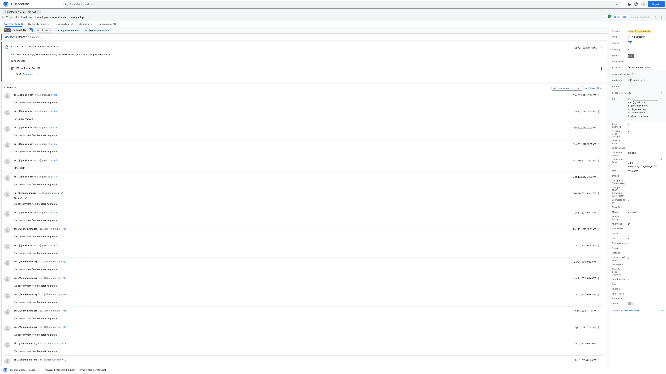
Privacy (71, 370)
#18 (63, 359)
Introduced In (618, 279)
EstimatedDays (618, 201)
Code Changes (616, 125)
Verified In (617, 298)
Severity (616, 49)
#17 (63, 343)
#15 (64, 310)
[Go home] (3, 17)
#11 (56, 245)
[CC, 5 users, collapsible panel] (645, 99)
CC (613, 99)
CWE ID (615, 176)
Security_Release (618, 258)
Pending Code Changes (616, 134)
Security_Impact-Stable (67, 30)
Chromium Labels (617, 154)
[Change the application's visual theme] (629, 4)
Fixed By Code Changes (616, 272)
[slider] (609, 196)
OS (613, 238)
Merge (615, 212)
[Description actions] (601, 48)
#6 (55, 160)
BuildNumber (618, 148)
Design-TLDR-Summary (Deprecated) (618, 191)
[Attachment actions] (601, 68)
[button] (637, 37)
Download (28, 74)
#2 (55, 94)
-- (628, 61)
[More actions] (662, 17)
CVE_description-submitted (97, 30)
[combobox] (342, 4)
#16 (64, 327)
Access (616, 67)
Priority (615, 43)
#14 (64, 294)
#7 (55, 176)
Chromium (12, 12)
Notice (615, 233)
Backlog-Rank (616, 142)
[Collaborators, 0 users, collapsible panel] (645, 92)
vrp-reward (617, 265)
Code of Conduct (97, 370)
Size (614, 284)
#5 (55, 144)
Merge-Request (616, 218)
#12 (64, 261)
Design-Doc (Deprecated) (618, 182)
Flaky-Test (617, 207)
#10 (64, 229)
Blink (22, 12)
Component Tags (618, 160)
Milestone (617, 224)
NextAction (617, 229)
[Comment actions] (598, 95)
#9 (55, 212)
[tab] (13, 24)
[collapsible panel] (645, 159)
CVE (614, 171)
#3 (55, 111)
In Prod (615, 303)
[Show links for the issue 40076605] (39, 12)
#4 (55, 127)
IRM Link (616, 253)
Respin (615, 248)
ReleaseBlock (619, 243)
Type (614, 37)
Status (615, 56)
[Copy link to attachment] (38, 74)
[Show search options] (617, 4)
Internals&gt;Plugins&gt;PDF (642, 166)
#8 (61, 193)
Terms (82, 370)
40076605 (33, 12)
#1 (58, 46)
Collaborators (619, 93)
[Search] (67, 4)
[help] (636, 4)
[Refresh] (7, 17)
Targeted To (618, 294)
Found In (616, 289)
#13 (64, 278)
